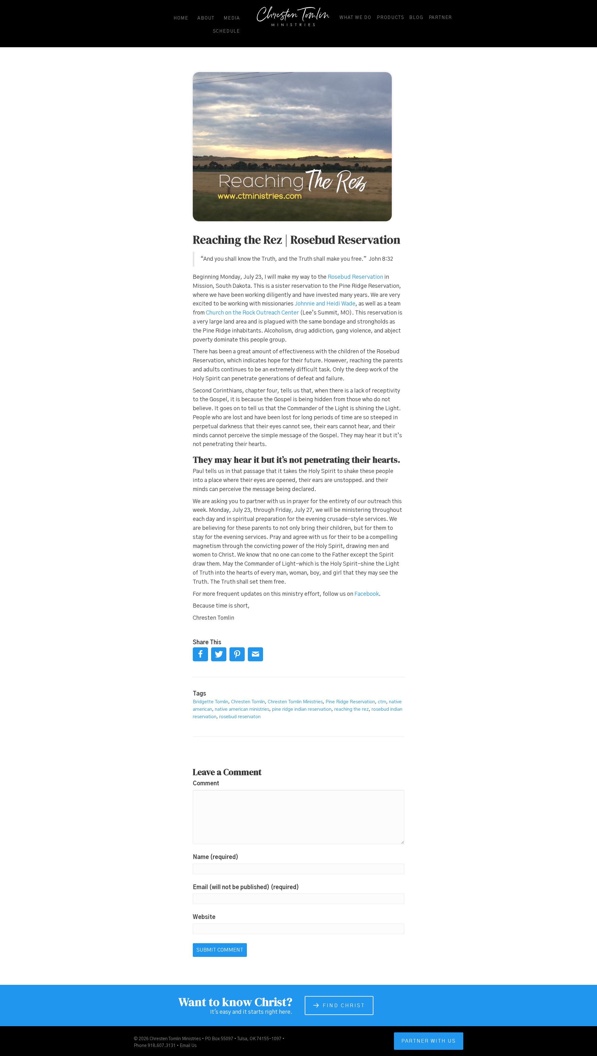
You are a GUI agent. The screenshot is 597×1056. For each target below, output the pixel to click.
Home (181, 18)
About (206, 18)
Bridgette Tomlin (210, 702)
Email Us (188, 1046)
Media (232, 18)
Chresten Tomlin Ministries (295, 702)
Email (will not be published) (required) (246, 887)
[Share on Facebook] (200, 654)
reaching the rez (351, 709)
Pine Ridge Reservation (350, 702)
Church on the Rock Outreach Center (252, 313)
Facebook (366, 594)
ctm (382, 702)
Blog (416, 18)
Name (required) (215, 857)
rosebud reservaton (240, 716)
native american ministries (242, 709)
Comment (206, 784)
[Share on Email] (255, 654)
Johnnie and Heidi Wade (325, 304)
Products (390, 18)
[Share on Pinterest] (237, 654)
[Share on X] (218, 654)
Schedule (226, 31)
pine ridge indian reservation (301, 709)
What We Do (356, 18)
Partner (440, 18)
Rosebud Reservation (355, 277)
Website (204, 917)
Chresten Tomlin (248, 702)
